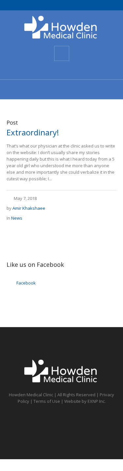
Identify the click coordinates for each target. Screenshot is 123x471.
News (16, 218)
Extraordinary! (33, 132)
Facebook (26, 283)
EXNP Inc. (97, 401)
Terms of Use (46, 401)
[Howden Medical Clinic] (61, 27)
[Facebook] (37, 70)
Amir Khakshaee (28, 208)
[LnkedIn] (84, 70)
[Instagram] (73, 70)
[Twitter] (49, 70)
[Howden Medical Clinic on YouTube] (61, 70)
